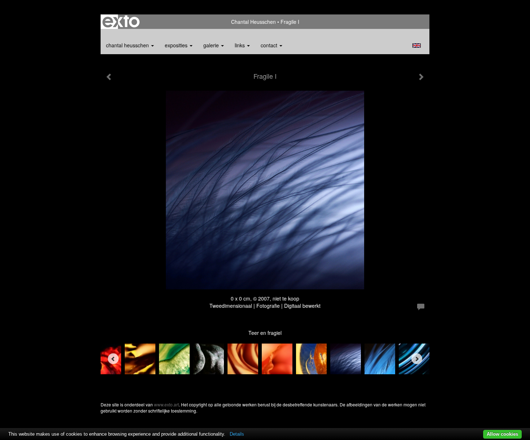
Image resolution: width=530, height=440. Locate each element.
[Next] (416, 358)
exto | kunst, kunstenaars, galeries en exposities (121, 21)
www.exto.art (166, 404)
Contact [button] (270, 45)
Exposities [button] (177, 45)
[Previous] (113, 358)
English (416, 45)
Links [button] (240, 45)
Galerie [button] (211, 45)
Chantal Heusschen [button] (128, 45)
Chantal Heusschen (253, 21)
